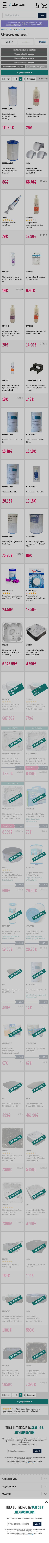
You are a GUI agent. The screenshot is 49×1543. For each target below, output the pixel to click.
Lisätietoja (31, 1534)
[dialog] (24, 771)
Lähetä (37, 1524)
